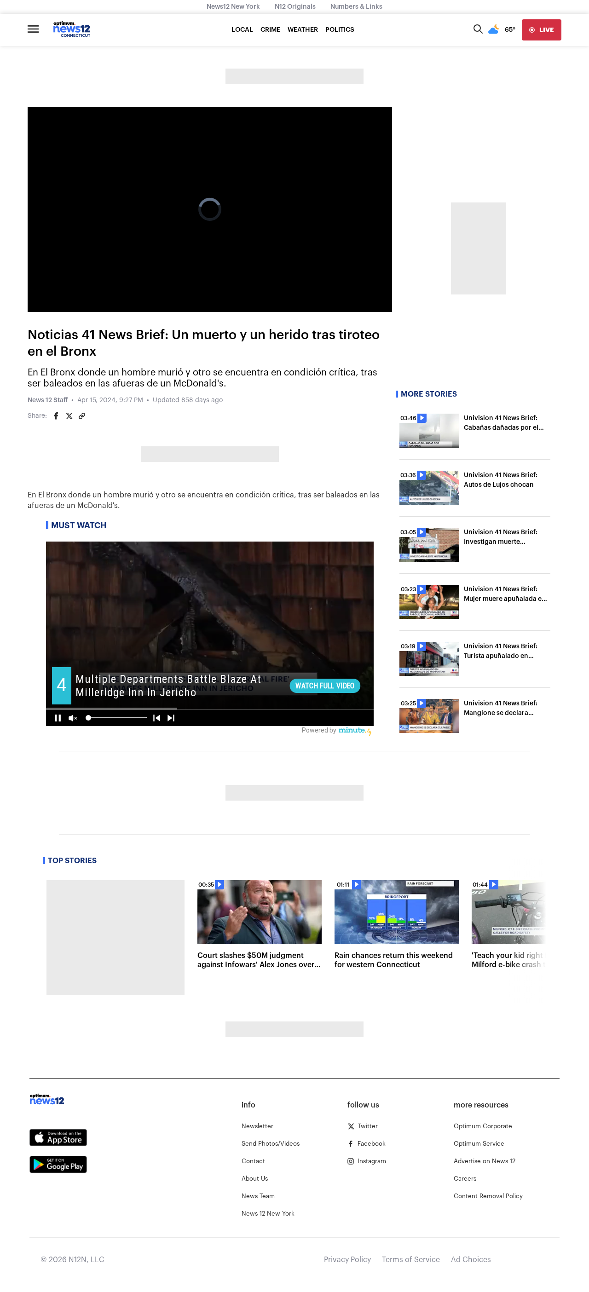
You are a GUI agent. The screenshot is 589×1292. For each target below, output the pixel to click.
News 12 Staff (48, 400)
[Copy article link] (82, 416)
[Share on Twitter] (69, 416)
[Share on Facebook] (56, 416)
